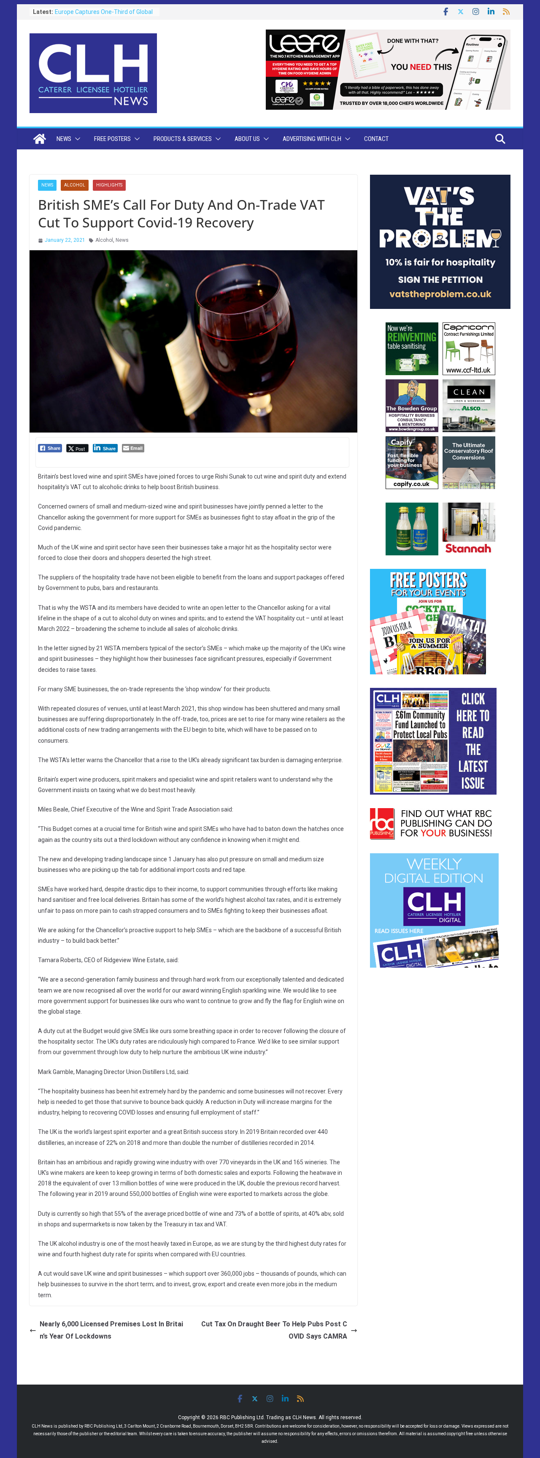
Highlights (109, 185)
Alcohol (74, 185)
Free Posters (112, 139)
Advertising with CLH (312, 139)
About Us (247, 139)
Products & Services (183, 139)
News (64, 139)
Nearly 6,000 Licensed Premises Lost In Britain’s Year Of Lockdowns (111, 1330)
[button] (76, 139)
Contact (376, 139)
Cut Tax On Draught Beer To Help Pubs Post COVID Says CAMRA (274, 1330)
